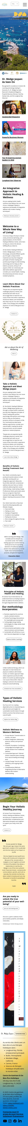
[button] (12, 688)
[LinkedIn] (20, 1121)
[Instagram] (10, 1121)
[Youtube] (5, 1121)
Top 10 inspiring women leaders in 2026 (11, 159)
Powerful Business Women (12, 137)
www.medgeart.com (15, 1103)
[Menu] (25, 5)
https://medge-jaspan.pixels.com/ (10, 1106)
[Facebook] (15, 1121)
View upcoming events (11, 52)
